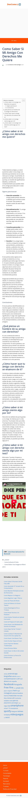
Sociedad (6, 781)
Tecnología (6, 776)
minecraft (11, 698)
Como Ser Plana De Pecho (11, 601)
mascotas (12, 695)
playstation (7, 703)
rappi (19, 703)
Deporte (5, 778)
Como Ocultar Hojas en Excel (13, 641)
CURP (18, 679)
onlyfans (6, 701)
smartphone (17, 705)
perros (15, 700)
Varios (5, 765)
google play (20, 688)
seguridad (7, 706)
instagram (8, 693)
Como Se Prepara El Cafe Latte (13, 622)
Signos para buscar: (12, 106)
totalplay (7, 715)
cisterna (19, 676)
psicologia (15, 703)
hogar (18, 690)
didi (21, 679)
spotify (7, 711)
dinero (6, 681)
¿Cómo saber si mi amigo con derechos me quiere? (12, 103)
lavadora (20, 693)
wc (4, 717)
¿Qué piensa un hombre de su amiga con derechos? (12, 110)
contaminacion (10, 679)
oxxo (11, 701)
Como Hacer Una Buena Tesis (13, 638)
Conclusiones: (10, 107)
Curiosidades (7, 773)
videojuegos (16, 714)
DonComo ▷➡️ (14, 4)
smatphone (14, 708)
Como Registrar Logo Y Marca (13, 598)
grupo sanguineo (8, 690)
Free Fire (8, 687)
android (11, 673)
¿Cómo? (6, 560)
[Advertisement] (14, 23)
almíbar (6, 674)
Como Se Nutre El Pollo (11, 562)
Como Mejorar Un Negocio (12, 595)
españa (14, 681)
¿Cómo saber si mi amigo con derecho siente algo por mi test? (12, 124)
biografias (8, 676)
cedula (14, 676)
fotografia (18, 684)
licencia (6, 696)
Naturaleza (6, 784)
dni (10, 681)
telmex (20, 711)
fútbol (15, 688)
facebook (9, 684)
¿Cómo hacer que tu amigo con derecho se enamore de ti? (12, 115)
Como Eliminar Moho (10, 648)
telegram (14, 711)
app (15, 673)
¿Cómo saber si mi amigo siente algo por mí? (11, 120)
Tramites (6, 786)
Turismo (5, 770)
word (7, 717)
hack (15, 690)
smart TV (7, 708)
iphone (14, 693)
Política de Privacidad (9, 789)
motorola (18, 698)
